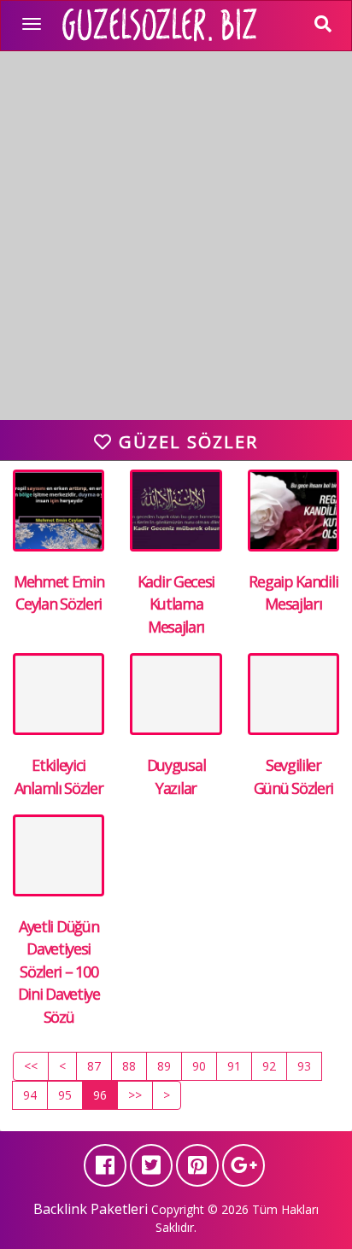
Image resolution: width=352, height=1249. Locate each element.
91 (234, 1066)
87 (94, 1066)
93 (304, 1066)
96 (100, 1095)
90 (199, 1066)
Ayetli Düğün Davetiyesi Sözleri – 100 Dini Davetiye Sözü (59, 971)
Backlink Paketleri (90, 1208)
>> (135, 1095)
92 (269, 1066)
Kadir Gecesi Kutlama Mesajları (176, 604)
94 (30, 1095)
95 (65, 1095)
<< (31, 1066)
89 (164, 1066)
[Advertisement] (176, 244)
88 (129, 1066)
